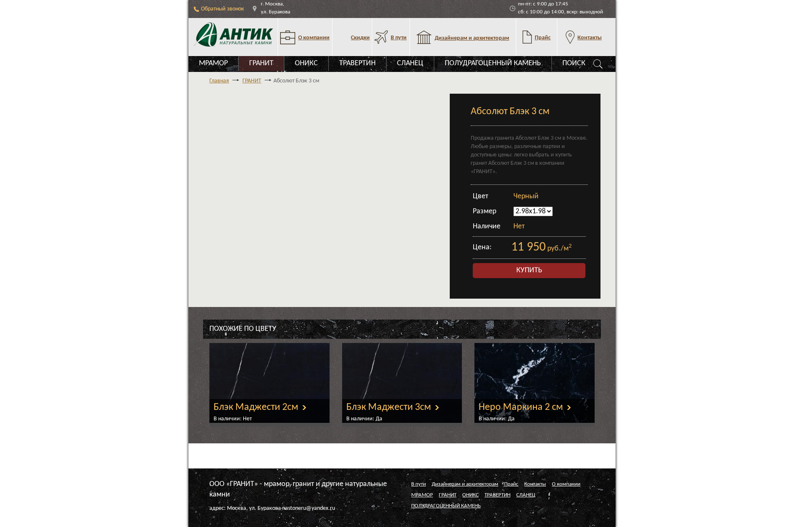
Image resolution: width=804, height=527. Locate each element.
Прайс (511, 484)
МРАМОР (213, 63)
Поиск (573, 63)
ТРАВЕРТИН (357, 63)
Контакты (535, 484)
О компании (566, 484)
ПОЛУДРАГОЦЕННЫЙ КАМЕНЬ (493, 63)
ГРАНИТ (261, 63)
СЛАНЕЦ (410, 63)
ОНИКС (306, 63)
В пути (418, 484)
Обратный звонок (222, 9)
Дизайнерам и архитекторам (465, 484)
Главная (219, 81)
